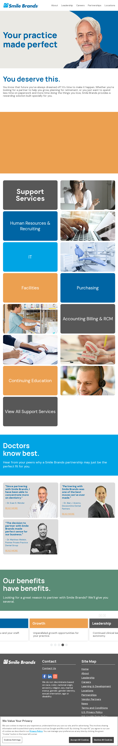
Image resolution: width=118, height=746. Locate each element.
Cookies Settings (12, 740)
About (54, 5)
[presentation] (100, 615)
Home (84, 669)
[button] (51, 645)
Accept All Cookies (80, 740)
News (84, 703)
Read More (11, 508)
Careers (80, 5)
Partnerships (94, 5)
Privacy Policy (36, 731)
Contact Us (49, 668)
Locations (110, 5)
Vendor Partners (91, 699)
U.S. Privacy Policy (92, 712)
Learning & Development (96, 686)
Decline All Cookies (103, 740)
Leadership (67, 5)
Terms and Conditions (94, 708)
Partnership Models (19, 164)
